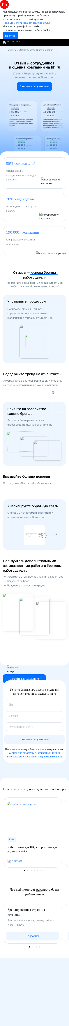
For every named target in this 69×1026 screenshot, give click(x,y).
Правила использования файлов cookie (27, 30)
